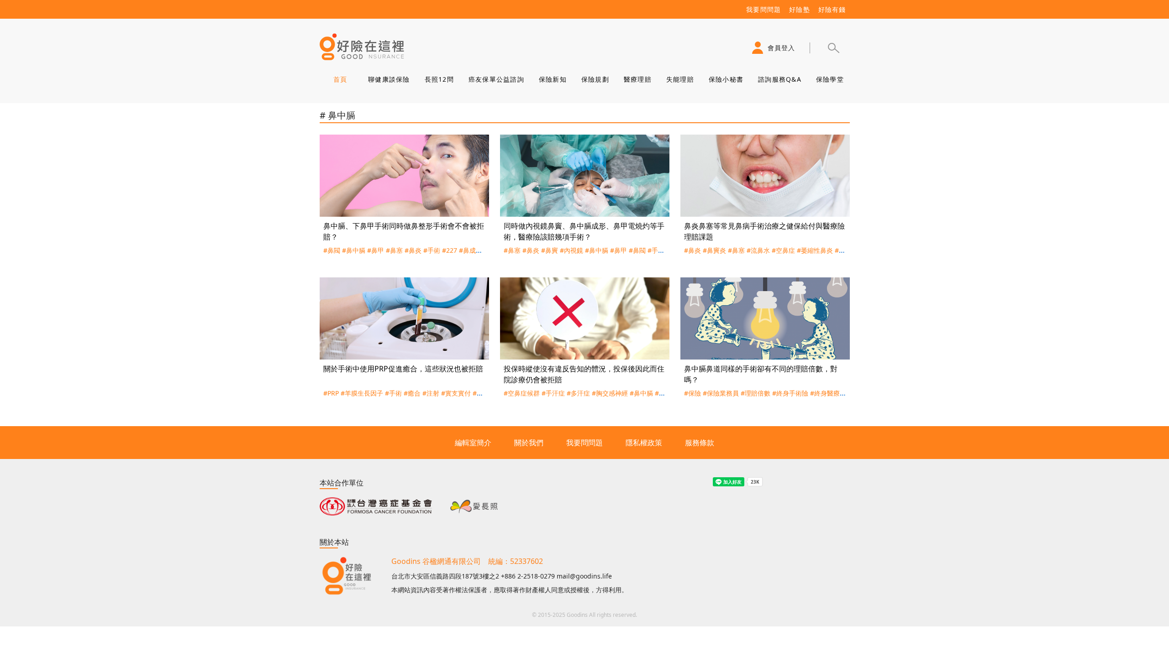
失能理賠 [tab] (680, 79)
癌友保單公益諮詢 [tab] (496, 79)
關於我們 (528, 443)
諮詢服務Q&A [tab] (779, 79)
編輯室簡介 (473, 443)
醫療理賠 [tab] (637, 79)
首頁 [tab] (340, 79)
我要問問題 (584, 443)
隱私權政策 (644, 443)
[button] (833, 48)
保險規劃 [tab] (595, 79)
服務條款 (699, 443)
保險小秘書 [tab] (725, 79)
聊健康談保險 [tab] (389, 79)
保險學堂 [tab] (829, 79)
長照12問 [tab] (438, 79)
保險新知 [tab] (552, 79)
